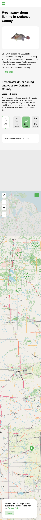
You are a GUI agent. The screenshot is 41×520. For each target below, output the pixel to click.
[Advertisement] (20, 170)
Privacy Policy (14, 508)
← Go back (8, 72)
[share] (4, 195)
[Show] (32, 449)
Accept (9, 513)
